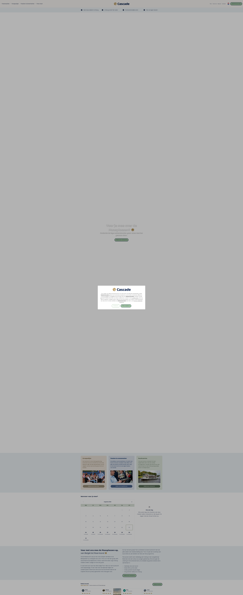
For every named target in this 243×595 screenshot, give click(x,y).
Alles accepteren (126, 306)
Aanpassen (115, 306)
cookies (106, 296)
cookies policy (135, 298)
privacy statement (138, 300)
